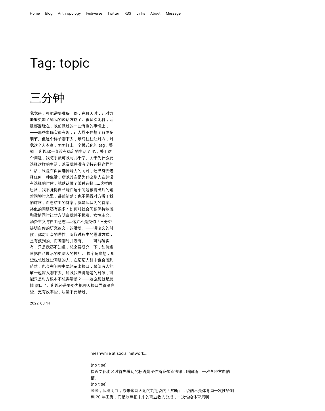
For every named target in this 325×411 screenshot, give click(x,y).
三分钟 (47, 98)
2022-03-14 (40, 303)
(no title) (99, 365)
